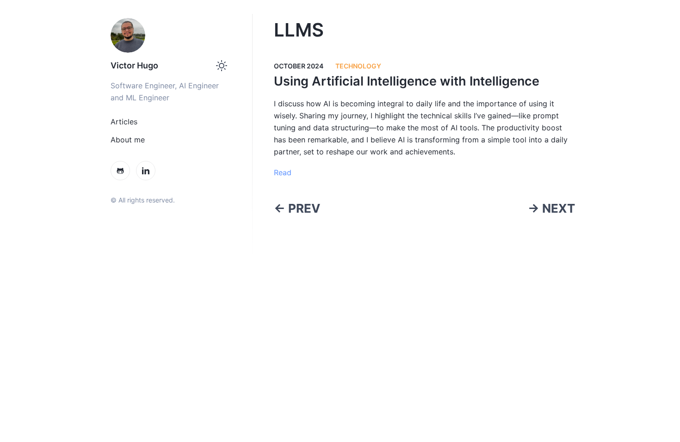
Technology (358, 66)
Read (282, 172)
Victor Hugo (134, 65)
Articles (124, 121)
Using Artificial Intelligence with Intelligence (406, 81)
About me (128, 139)
